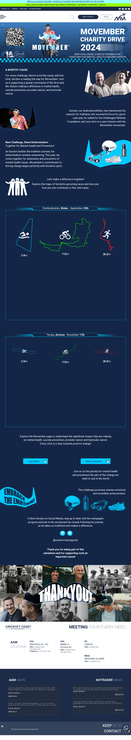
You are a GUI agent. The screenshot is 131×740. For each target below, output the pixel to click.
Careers (15, 9)
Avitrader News (35, 9)
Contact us (5, 9)
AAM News (23, 9)
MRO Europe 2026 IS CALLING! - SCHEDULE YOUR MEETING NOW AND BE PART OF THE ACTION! (65, 2)
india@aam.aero (94, 661)
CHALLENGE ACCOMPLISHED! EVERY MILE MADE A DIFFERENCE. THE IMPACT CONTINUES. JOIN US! (65, 5)
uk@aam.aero (94, 647)
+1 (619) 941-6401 (44, 651)
